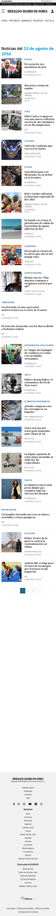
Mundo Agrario (28, 848)
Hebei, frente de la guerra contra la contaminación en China (35, 543)
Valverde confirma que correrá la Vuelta (38, 147)
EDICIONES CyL (46, 1)
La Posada (28, 845)
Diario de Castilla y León (28, 872)
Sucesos (28, 841)
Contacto (28, 795)
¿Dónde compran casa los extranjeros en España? (38, 409)
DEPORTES (38, 20)
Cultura (28, 831)
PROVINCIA (14, 20)
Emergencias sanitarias (21, 4)
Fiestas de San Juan (28, 835)
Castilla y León (28, 828)
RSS (28, 798)
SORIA (4, 20)
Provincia (28, 817)
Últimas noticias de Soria (28, 859)
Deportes (28, 824)
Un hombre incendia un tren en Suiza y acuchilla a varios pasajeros (25, 516)
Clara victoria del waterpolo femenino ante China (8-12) (37, 431)
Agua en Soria (38, 4)
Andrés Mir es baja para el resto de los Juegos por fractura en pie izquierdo (39, 567)
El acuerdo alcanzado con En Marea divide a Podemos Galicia (27, 328)
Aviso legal (11, 909)
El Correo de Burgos (28, 879)
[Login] (52, 11)
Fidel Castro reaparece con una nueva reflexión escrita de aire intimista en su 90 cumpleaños (39, 121)
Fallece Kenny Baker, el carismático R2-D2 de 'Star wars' (38, 382)
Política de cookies (42, 909)
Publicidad (28, 791)
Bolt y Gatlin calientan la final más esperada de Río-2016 (39, 196)
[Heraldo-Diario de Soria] (28, 11)
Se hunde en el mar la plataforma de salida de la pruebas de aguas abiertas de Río (39, 225)
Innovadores (28, 852)
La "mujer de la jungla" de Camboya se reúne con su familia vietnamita (38, 354)
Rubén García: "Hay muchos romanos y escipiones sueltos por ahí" (38, 282)
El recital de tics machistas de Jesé (35, 66)
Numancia (28, 821)
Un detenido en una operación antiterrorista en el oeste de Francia (24, 309)
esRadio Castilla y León (28, 886)
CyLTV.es (28, 883)
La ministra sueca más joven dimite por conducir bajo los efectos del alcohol (38, 489)
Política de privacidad (25, 909)
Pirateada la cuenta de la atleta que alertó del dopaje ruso (38, 254)
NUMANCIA (26, 20)
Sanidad (28, 838)
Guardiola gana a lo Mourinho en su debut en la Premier (38, 174)
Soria (28, 814)
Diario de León (28, 869)
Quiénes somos (28, 788)
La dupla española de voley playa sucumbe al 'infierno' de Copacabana (38, 458)
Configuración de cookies (28, 912)
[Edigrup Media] (28, 898)
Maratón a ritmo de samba (36, 87)
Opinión (28, 855)
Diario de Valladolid (28, 876)
